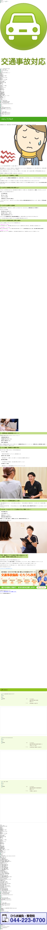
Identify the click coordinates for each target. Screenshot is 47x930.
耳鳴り (1, 78)
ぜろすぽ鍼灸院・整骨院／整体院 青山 (5, 886)
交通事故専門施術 (2, 94)
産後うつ (1, 88)
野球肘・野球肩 (2, 81)
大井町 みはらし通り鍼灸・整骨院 (4, 860)
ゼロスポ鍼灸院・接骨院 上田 (4, 882)
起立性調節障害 (2, 847)
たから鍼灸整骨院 (2, 858)
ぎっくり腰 (1, 84)
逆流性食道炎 (2, 88)
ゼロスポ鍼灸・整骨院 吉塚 (4, 889)
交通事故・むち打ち (3, 96)
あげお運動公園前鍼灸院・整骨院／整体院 (6, 876)
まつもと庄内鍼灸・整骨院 (3, 881)
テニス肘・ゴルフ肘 (3, 80)
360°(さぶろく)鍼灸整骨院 (3, 878)
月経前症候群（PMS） (3, 87)
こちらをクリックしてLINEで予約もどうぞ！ (6, 568)
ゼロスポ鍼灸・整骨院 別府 (4, 888)
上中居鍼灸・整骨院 (3, 880)
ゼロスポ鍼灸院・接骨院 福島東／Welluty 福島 (3, 884)
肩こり (1, 834)
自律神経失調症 (2, 92)
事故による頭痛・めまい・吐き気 (4, 95)
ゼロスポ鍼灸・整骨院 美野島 (4, 890)
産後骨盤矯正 (2, 75)
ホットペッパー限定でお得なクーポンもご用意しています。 (8, 591)
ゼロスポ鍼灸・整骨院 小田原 (4, 867)
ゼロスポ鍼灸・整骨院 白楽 (4, 865)
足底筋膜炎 (1, 76)
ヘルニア (1, 839)
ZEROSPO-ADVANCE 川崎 (3, 871)
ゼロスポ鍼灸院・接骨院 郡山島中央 (5, 885)
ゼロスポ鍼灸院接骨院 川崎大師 (4, 869)
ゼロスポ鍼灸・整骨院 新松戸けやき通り (5, 879)
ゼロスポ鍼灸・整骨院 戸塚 (4, 864)
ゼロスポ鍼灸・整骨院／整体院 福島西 (5, 883)
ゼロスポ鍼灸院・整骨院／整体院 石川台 (5, 861)
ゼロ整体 (1, 74)
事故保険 (1, 96)
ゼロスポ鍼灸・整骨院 (3, 858)
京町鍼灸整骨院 (2, 870)
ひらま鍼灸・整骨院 (3, 871)
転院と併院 (1, 97)
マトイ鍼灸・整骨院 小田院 (4, 868)
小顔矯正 (1, 73)
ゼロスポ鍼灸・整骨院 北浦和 (4, 875)
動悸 (0, 91)
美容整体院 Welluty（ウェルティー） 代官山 (3, 862)
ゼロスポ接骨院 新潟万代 (3, 887)
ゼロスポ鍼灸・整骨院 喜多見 (4, 859)
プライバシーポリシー (3, 855)
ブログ (1, 98)
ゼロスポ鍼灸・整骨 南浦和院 (4, 877)
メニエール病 (2, 90)
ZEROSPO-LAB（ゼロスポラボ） (4, 874)
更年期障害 (1, 86)
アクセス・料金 (2, 825)
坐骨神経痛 (1, 83)
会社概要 (1, 99)
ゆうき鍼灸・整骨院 (3, 866)
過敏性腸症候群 (2, 89)
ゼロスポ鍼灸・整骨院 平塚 (4, 872)
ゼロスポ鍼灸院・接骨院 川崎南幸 (4, 873)
